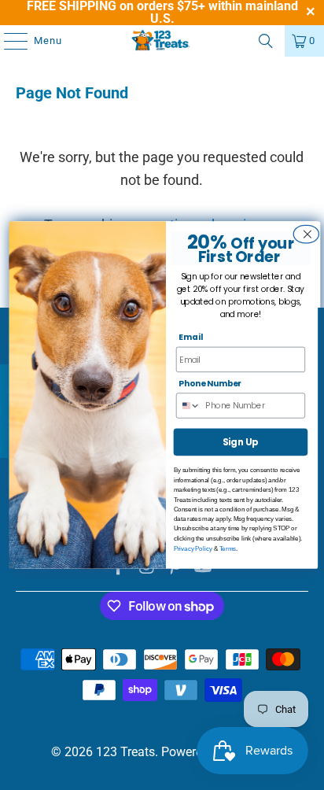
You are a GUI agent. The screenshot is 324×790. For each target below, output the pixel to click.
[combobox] (191, 405)
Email (191, 338)
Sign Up (241, 442)
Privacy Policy (193, 548)
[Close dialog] (304, 234)
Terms (227, 548)
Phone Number (210, 383)
